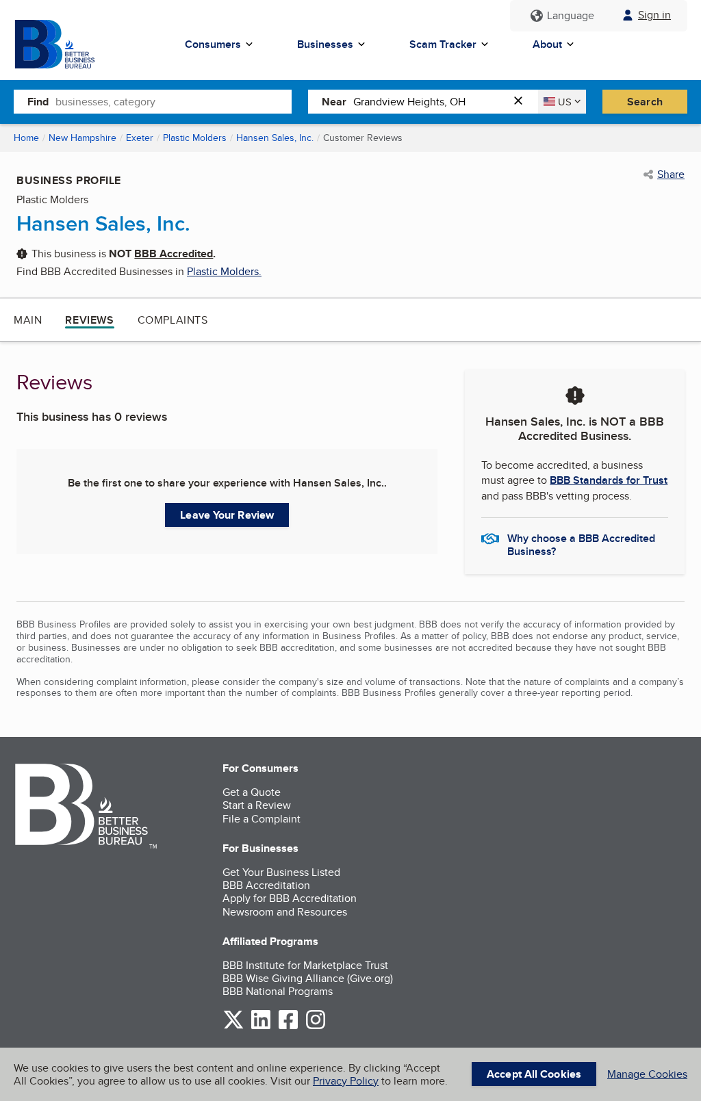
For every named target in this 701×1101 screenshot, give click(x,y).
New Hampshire (82, 137)
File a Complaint (261, 819)
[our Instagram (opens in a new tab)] (316, 1027)
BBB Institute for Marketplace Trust (305, 965)
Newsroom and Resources (284, 912)
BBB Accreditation (266, 885)
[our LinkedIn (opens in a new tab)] (261, 1027)
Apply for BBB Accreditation (289, 898)
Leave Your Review (227, 515)
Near (334, 101)
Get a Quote (251, 792)
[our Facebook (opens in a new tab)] (288, 1027)
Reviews (89, 320)
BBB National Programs (277, 991)
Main (28, 320)
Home (26, 137)
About (547, 44)
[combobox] (173, 101)
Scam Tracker (442, 44)
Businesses (325, 44)
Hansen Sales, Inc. (275, 137)
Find (38, 101)
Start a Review (256, 805)
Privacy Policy (346, 1081)
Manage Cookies (647, 1073)
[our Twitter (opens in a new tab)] (233, 1027)
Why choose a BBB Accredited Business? (581, 544)
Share (671, 174)
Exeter (139, 137)
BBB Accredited (173, 253)
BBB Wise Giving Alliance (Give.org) (307, 978)
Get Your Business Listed (281, 872)
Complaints (173, 320)
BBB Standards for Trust (608, 480)
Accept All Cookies (534, 1074)
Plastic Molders (195, 137)
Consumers (213, 44)
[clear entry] (522, 102)
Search (645, 101)
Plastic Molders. (224, 271)
